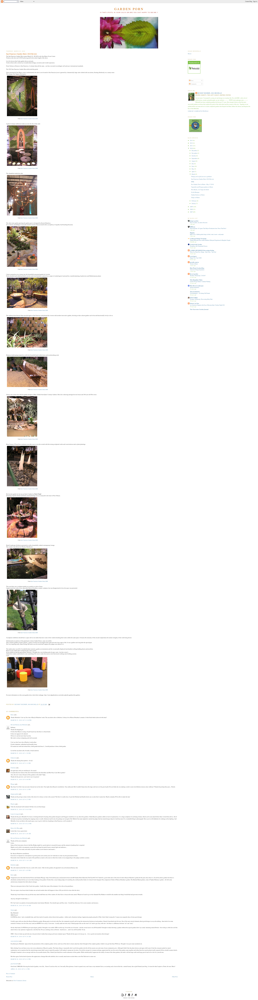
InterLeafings (194, 297)
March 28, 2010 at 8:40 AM (21, 905)
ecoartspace (193, 256)
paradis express (194, 262)
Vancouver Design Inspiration (197, 269)
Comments (193, 84)
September (195, 158)
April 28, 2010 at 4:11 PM (20, 969)
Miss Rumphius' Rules (196, 280)
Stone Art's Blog (15, 828)
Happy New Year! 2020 (195, 258)
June (193, 166)
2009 (191, 207)
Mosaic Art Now (194, 303)
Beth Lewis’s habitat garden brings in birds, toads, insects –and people (207, 234)
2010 (191, 148)
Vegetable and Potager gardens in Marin (202, 187)
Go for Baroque (195, 192)
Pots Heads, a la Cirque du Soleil (200, 189)
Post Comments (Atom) (20, 980)
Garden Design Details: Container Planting (200, 281)
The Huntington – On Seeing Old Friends (200, 293)
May (193, 169)
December (194, 150)
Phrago (13, 784)
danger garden (14, 794)
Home (92, 977)
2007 (191, 212)
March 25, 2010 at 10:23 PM (21, 823)
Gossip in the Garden (196, 244)
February (194, 201)
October (194, 156)
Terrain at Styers (194, 264)
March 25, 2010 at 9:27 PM (21, 799)
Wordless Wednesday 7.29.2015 (197, 275)
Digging (192, 233)
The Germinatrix (195, 291)
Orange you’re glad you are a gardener (201, 176)
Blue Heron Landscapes (196, 286)
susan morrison (15, 941)
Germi (12, 910)
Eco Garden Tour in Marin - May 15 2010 (202, 184)
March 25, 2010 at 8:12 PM (21, 789)
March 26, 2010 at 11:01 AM (21, 860)
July (193, 164)
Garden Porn (129, 9)
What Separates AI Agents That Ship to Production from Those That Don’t (208, 228)
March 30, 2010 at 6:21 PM (21, 959)
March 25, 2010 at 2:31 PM (21, 763)
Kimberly (13, 865)
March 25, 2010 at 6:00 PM (21, 779)
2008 (191, 209)
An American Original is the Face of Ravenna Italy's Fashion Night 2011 (207, 305)
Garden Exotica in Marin (198, 195)
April (193, 171)
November (195, 153)
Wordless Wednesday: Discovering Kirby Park (201, 299)
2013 (191, 140)
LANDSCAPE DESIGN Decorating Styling (202, 250)
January (194, 203)
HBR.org (192, 227)
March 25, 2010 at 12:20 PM (21, 720)
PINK (192, 182)
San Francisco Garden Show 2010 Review (202, 179)
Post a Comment (10, 973)
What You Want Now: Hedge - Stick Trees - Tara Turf (203, 252)
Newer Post (9, 977)
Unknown (13, 758)
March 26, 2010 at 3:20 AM (21, 833)
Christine (13, 768)
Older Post (175, 977)
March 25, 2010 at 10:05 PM (21, 809)
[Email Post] (49, 704)
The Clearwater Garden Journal (199, 309)
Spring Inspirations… (195, 287)
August (194, 161)
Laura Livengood (15, 814)
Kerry (12, 715)
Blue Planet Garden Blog (197, 268)
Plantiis (13, 804)
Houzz (189, 54)
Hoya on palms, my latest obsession (198, 222)
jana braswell (14, 964)
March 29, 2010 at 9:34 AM (21, 936)
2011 (191, 146)
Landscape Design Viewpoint (198, 238)
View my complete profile (198, 111)
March (193, 174)
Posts (191, 80)
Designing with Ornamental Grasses (198, 246)
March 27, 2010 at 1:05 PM (21, 870)
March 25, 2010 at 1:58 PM (21, 753)
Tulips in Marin (195, 197)
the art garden (194, 274)
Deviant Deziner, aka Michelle (19, 725)
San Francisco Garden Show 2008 (29, 118)
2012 (191, 143)
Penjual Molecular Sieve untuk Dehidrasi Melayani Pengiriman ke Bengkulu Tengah (210, 240)
